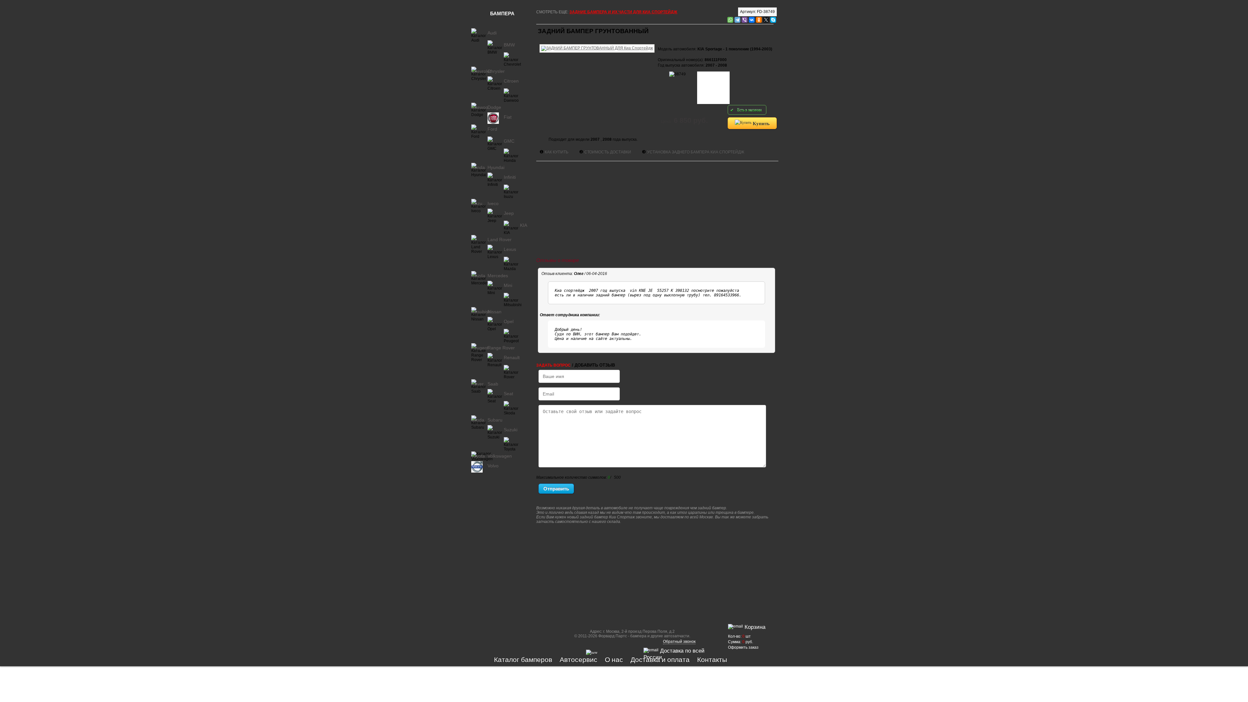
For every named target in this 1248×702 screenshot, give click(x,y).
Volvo (493, 465)
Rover (477, 383)
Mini (508, 285)
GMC (509, 141)
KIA (523, 225)
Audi (492, 32)
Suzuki (510, 429)
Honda (478, 167)
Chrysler (496, 71)
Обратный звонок (679, 641)
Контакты (712, 659)
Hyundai (496, 167)
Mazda (478, 275)
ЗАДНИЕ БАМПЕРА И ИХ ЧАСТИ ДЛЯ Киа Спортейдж (623, 12)
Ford (492, 129)
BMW (509, 44)
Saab (493, 383)
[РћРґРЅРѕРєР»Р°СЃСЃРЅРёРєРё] (759, 20)
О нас (614, 659)
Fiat (508, 117)
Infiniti (510, 177)
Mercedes (498, 275)
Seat (508, 393)
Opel (509, 321)
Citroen (511, 81)
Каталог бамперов (523, 659)
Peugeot (479, 347)
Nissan (494, 311)
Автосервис (578, 659)
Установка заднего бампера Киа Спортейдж (695, 152)
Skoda (477, 419)
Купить (760, 123)
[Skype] (773, 20)
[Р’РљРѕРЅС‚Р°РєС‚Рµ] (752, 20)
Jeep (509, 213)
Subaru (495, 419)
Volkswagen (500, 456)
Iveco (493, 203)
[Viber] (745, 20)
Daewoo (479, 107)
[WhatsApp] (730, 20)
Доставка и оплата (660, 659)
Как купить (556, 152)
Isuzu (476, 203)
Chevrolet (481, 71)
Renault (512, 357)
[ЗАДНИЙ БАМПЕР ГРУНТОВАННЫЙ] (597, 43)
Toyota (478, 456)
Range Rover (501, 347)
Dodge (494, 107)
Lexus (510, 249)
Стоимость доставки (607, 152)
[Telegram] (737, 20)
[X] (766, 20)
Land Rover (500, 239)
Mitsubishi (481, 311)
